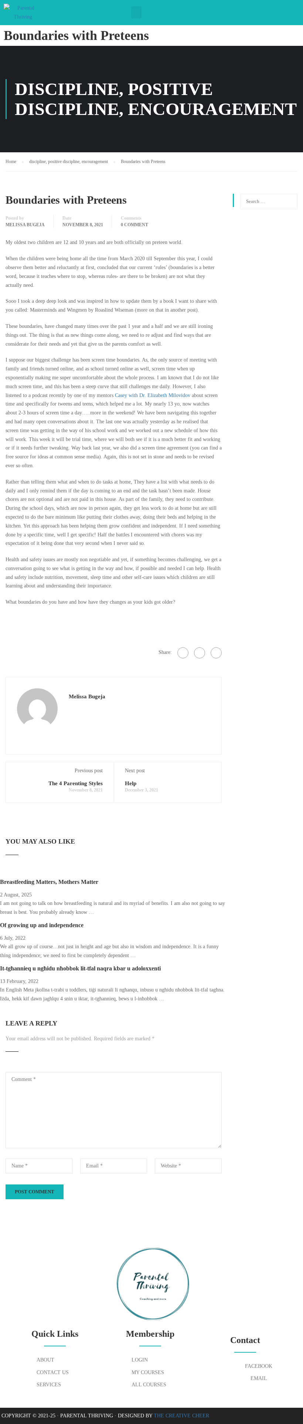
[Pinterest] (216, 652)
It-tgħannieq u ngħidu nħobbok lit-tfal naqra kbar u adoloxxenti (80, 968)
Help (130, 783)
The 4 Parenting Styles (75, 783)
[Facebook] (182, 652)
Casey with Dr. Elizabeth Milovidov (152, 395)
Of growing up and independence (42, 925)
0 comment (134, 224)
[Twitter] (199, 652)
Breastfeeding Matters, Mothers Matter (49, 882)
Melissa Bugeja (25, 224)
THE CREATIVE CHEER (181, 1415)
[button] (136, 12)
